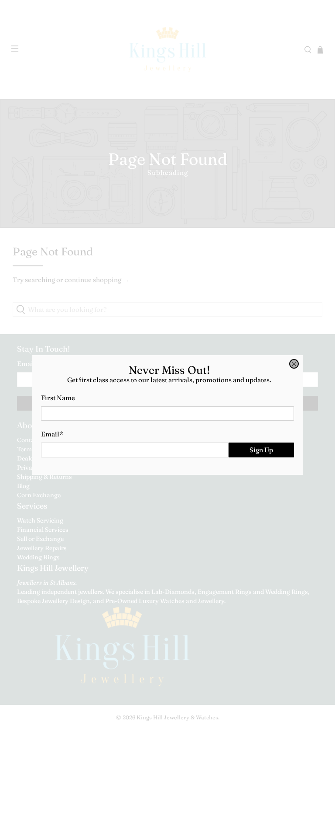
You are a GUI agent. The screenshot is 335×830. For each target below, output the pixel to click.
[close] (294, 363)
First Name (58, 398)
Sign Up (261, 450)
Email (52, 434)
